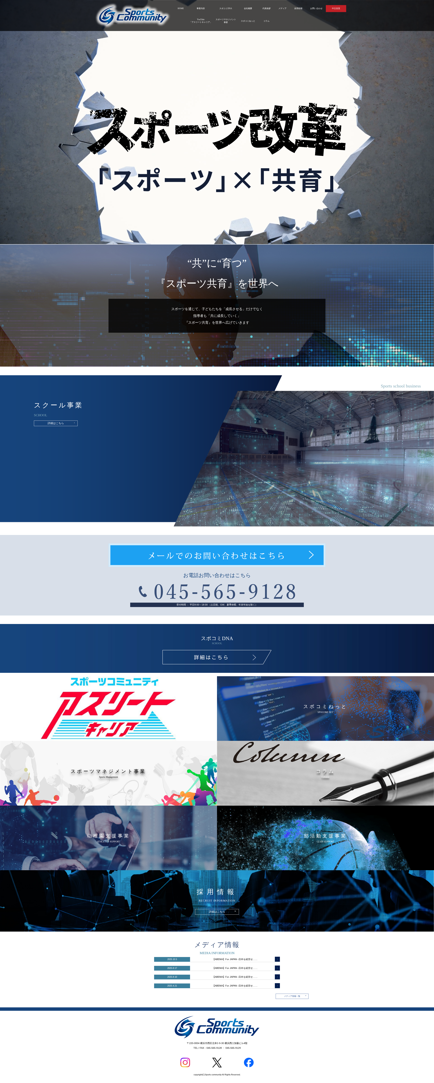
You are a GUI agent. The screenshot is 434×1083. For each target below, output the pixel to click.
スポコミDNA (225, 8)
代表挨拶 (266, 8)
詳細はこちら (61, 423)
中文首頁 (336, 8)
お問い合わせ (316, 8)
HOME (181, 8)
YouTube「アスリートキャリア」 (201, 20)
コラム (266, 21)
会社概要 (248, 8)
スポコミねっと (248, 21)
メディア (282, 8)
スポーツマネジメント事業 (226, 21)
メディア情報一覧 (295, 995)
